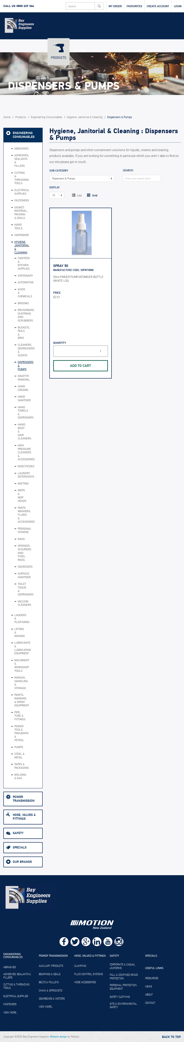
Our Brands (22, 862)
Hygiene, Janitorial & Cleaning (85, 117)
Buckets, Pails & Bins (16, 333)
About (156, 51)
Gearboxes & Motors (52, 998)
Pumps (18, 747)
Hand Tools (18, 226)
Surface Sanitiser (16, 575)
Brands (79, 51)
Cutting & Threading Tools (20, 178)
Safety (18, 833)
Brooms (16, 303)
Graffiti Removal (16, 378)
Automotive (16, 282)
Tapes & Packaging (20, 766)
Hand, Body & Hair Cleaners (16, 432)
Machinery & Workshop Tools (20, 666)
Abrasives (20, 148)
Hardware (20, 235)
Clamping (80, 965)
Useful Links (154, 968)
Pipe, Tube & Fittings (19, 716)
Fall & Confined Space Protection (124, 976)
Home (7, 117)
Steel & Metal (19, 755)
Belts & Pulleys (49, 982)
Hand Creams (16, 388)
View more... (10, 1012)
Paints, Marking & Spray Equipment (20, 700)
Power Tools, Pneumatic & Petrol (20, 733)
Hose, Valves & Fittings (24, 817)
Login (178, 6)
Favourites (134, 6)
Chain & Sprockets (50, 990)
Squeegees (16, 567)
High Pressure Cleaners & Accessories (16, 452)
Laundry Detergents (16, 475)
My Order (115, 6)
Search (128, 170)
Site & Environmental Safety (123, 1005)
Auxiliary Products (51, 965)
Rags (16, 539)
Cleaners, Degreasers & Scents (16, 350)
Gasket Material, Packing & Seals (20, 213)
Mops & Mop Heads (16, 496)
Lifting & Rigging (19, 633)
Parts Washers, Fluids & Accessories (16, 515)
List (79, 195)
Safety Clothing (120, 996)
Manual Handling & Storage (20, 683)
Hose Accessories (85, 982)
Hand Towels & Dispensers (16, 413)
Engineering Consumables (46, 117)
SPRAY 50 (60, 266)
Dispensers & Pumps (16, 366)
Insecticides (16, 466)
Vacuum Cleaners (16, 603)
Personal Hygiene (16, 530)
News (140, 51)
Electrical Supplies (20, 192)
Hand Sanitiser (16, 398)
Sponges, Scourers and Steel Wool (16, 553)
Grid (94, 195)
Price (57, 292)
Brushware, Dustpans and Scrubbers (16, 315)
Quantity (59, 342)
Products (58, 58)
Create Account (158, 6)
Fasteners (20, 200)
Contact (174, 51)
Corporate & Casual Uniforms (122, 966)
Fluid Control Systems (88, 974)
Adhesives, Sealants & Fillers (20, 161)
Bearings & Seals (49, 974)
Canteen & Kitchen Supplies (16, 264)
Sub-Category (58, 171)
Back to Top (171, 1037)
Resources (120, 51)
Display (54, 187)
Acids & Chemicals (16, 293)
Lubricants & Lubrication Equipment (20, 648)
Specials (99, 51)
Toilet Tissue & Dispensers (16, 589)
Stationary (16, 276)
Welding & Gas (20, 776)
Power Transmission (24, 799)
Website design (58, 1036)
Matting (16, 484)
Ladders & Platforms (20, 619)
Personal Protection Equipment (123, 987)
